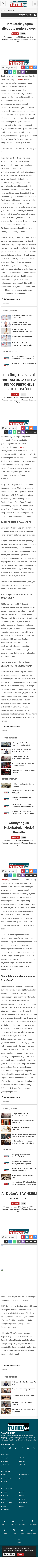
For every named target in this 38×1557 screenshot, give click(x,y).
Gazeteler (23, 1458)
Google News (9, 68)
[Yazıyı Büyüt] (35, 72)
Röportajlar (33, 1524)
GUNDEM (5, 1492)
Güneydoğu (5, 880)
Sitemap (19, 1542)
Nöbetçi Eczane (7, 1458)
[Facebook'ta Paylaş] (35, 67)
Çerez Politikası (24, 1474)
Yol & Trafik (6, 1461)
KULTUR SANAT (7, 1502)
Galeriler (22, 1524)
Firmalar (14, 1533)
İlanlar (22, 1533)
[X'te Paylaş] (6, 72)
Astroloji (22, 1461)
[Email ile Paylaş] (19, 72)
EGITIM (22, 1506)
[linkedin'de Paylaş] (10, 72)
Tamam (20, 1554)
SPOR (4, 1499)
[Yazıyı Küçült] (31, 72)
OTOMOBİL (6, 1509)
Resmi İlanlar (32, 1533)
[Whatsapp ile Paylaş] (14, 72)
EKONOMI (5, 1495)
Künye (22, 1478)
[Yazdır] (23, 72)
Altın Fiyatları (6, 1465)
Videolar (13, 1524)
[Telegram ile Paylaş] (27, 67)
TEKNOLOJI (23, 1502)
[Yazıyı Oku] (27, 72)
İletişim (5, 1481)
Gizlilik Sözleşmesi (8, 1478)
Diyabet (20, 79)
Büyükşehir (23, 447)
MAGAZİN (23, 1499)
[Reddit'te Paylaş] (31, 67)
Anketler (4, 1533)
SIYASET (22, 1495)
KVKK (4, 1474)
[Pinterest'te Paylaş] (23, 67)
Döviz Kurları (24, 1465)
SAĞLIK (5, 1506)
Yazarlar (4, 1524)
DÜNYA (22, 1492)
